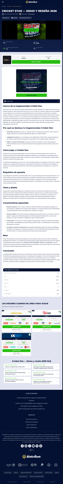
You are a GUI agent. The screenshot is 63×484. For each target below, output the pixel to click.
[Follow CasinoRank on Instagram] (25, 447)
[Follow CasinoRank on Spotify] (36, 447)
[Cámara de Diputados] (22, 466)
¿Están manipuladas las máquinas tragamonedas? (31, 399)
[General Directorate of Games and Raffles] (10, 466)
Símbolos (31, 402)
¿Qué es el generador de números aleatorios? (31, 410)
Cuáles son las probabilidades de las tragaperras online (31, 405)
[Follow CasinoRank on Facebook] (22, 447)
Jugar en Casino (31, 30)
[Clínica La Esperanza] (48, 466)
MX (30, 451)
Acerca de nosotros (31, 421)
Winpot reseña (46, 329)
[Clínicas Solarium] (41, 466)
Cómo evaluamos (31, 426)
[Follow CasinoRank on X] (29, 447)
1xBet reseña (16, 353)
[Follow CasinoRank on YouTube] (33, 447)
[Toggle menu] (2, 2)
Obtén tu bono (36, 62)
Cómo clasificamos (31, 429)
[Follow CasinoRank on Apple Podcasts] (40, 447)
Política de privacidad (31, 424)
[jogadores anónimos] (33, 466)
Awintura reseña (16, 329)
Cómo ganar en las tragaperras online (31, 408)
